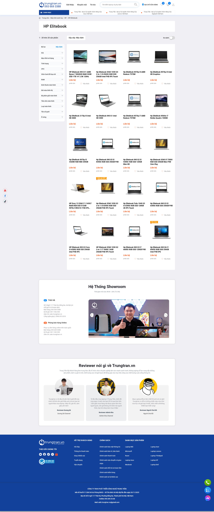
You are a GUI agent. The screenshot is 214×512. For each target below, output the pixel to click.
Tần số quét (45, 112)
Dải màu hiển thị (47, 90)
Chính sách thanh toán (107, 456)
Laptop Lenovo (156, 451)
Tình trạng (45, 63)
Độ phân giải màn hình (49, 96)
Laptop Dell (155, 465)
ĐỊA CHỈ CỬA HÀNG (151, 5)
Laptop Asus (129, 460)
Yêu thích (86, 84)
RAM (43, 80)
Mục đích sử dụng (47, 58)
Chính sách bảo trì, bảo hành (110, 451)
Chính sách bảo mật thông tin (110, 447)
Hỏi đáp (77, 447)
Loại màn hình (46, 106)
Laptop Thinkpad (157, 456)
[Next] (165, 315)
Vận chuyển (78, 465)
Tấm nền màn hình (47, 101)
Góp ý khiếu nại (79, 456)
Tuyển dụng (78, 460)
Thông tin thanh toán (81, 451)
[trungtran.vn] (50, 4)
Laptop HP (154, 460)
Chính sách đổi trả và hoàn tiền (110, 468)
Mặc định (59, 47)
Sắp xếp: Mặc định (76, 38)
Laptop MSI (129, 447)
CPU (42, 69)
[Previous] (92, 315)
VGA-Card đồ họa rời (48, 74)
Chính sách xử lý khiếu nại (109, 477)
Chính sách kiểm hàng (107, 472)
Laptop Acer (155, 447)
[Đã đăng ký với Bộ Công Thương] (51, 462)
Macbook (128, 465)
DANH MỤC (47, 12)
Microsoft (128, 451)
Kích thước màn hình (48, 85)
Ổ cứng (43, 117)
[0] (162, 5)
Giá (42, 53)
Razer (127, 456)
